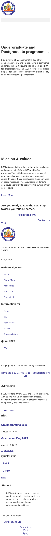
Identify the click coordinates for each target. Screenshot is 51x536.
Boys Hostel (9, 322)
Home (6, 274)
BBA (6, 317)
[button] (25, 20)
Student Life (9, 297)
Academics (9, 285)
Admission (8, 291)
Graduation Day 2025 (14, 438)
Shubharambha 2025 (14, 424)
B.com (7, 311)
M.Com (7, 328)
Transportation (11, 334)
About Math (9, 280)
